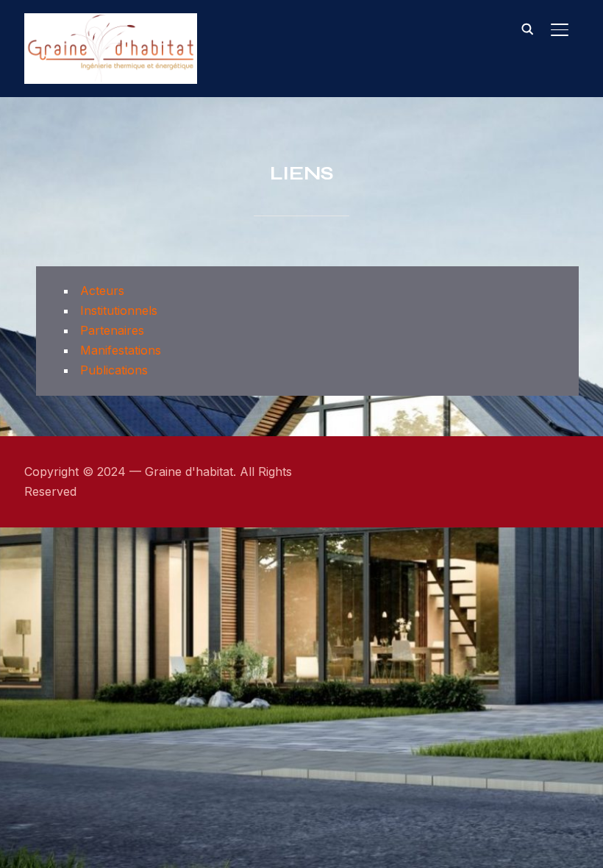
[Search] (527, 28)
